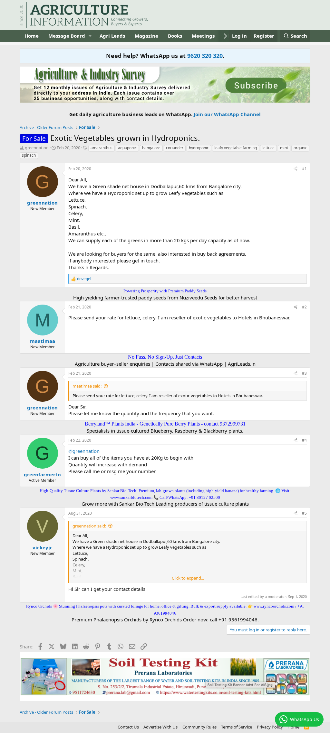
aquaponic (127, 148)
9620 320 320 (205, 56)
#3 (304, 373)
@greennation (84, 451)
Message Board (66, 35)
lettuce (268, 148)
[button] (90, 36)
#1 (304, 168)
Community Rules (199, 727)
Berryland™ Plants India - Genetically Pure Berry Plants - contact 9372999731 (165, 423)
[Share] (295, 169)
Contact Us (128, 727)
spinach (29, 155)
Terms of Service (236, 727)
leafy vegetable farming (235, 148)
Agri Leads (112, 35)
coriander (174, 148)
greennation (37, 148)
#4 (304, 440)
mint (284, 148)
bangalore (151, 148)
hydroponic (199, 148)
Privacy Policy (270, 727)
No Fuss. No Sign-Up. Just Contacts (165, 357)
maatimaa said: (87, 386)
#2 (304, 307)
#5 (304, 513)
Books (175, 35)
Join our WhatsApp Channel (227, 114)
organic (300, 148)
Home (31, 35)
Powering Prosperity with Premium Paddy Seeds (165, 291)
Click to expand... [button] (188, 578)
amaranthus (101, 148)
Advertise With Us (160, 727)
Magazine (146, 35)
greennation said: (89, 526)
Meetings (203, 35)
